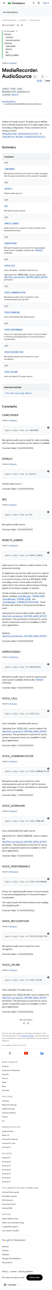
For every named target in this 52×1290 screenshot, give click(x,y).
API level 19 (13, 545)
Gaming (5, 1101)
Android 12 (6, 1178)
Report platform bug (10, 1218)
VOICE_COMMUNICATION (15, 292)
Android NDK (7, 1208)
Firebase (5, 1254)
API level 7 (13, 420)
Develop (23, 20)
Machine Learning (9, 1105)
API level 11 (13, 761)
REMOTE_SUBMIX (12, 223)
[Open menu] (4, 3)
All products (7, 1262)
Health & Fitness (8, 1109)
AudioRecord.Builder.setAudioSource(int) (24, 137)
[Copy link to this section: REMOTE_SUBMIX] (25, 540)
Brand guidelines (26, 1272)
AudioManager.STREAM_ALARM (16, 599)
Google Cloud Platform (11, 1258)
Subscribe (34, 1277)
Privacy (5, 1117)
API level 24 (13, 657)
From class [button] (18, 393)
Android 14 (6, 1170)
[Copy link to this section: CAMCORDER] (20, 415)
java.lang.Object (8, 101)
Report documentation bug (13, 1222)
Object (14, 94)
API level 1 (13, 63)
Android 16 (6, 1162)
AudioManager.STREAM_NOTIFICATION (20, 602)
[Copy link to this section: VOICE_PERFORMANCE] (32, 866)
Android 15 (6, 1166)
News (4, 1082)
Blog (4, 1086)
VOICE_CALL (10, 265)
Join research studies (10, 1230)
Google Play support (10, 1226)
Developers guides (9, 1196)
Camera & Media (9, 1113)
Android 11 (6, 1182)
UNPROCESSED (11, 243)
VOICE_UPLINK (11, 372)
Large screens (7, 1131)
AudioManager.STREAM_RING (31, 596)
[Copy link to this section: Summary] (18, 147)
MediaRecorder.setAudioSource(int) (21, 134)
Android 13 (6, 1174)
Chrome (5, 1250)
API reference (10, 12)
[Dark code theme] (48, 427)
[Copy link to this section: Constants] (19, 406)
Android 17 (6, 1158)
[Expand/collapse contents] (16, 31)
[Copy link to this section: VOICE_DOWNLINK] (27, 806)
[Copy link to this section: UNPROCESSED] (22, 652)
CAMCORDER (9, 169)
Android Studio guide (10, 1192)
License (13, 1272)
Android (5, 1066)
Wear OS (5, 1135)
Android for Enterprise (11, 1070)
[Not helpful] (22, 25)
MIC (6, 206)
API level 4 (13, 704)
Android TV (6, 1147)
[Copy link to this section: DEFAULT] (15, 459)
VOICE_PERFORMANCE (13, 330)
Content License (27, 1036)
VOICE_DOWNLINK (12, 312)
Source (5, 1078)
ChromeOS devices (10, 1139)
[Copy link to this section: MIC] (9, 499)
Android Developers (9, 20)
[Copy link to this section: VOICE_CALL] (19, 698)
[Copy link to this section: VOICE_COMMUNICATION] (35, 756)
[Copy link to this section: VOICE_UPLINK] (22, 965)
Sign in (46, 3)
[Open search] (33, 2)
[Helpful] (18, 25)
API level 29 (13, 872)
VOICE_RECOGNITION (14, 352)
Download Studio (9, 1204)
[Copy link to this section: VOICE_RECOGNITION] (31, 921)
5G (3, 1121)
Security (5, 1074)
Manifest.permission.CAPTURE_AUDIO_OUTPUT (26, 277)
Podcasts (5, 1090)
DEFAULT (8, 189)
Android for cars (8, 1143)
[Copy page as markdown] (42, 77)
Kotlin (39, 81)
